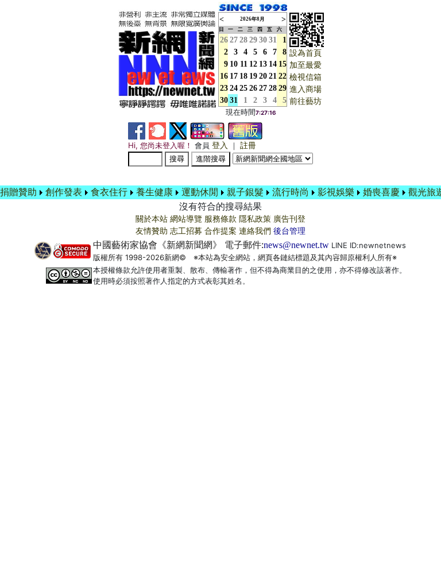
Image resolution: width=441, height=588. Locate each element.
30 (263, 40)
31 (273, 40)
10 (234, 64)
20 (263, 76)
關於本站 (152, 219)
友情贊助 (152, 231)
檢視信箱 (305, 77)
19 (253, 76)
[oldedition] (245, 130)
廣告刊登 (289, 219)
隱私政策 (255, 219)
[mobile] (207, 130)
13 (263, 64)
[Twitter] (178, 130)
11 (243, 64)
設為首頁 (305, 53)
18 (243, 76)
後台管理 (289, 231)
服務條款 (220, 219)
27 (234, 40)
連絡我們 (255, 231)
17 (234, 76)
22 (282, 76)
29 (253, 40)
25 (243, 88)
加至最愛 (305, 65)
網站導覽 (186, 219)
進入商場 (305, 89)
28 (243, 40)
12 (253, 64)
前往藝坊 (305, 101)
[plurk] (157, 130)
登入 (220, 145)
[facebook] (136, 130)
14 (273, 64)
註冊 (248, 145)
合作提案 (220, 231)
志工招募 (186, 231)
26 (253, 88)
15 (282, 64)
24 (234, 88)
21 (273, 76)
